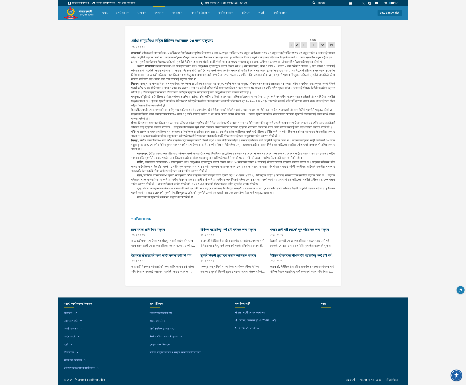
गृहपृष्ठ (105, 12)
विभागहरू (68, 312)
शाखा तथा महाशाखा (73, 360)
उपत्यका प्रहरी (71, 320)
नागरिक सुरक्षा (224, 12)
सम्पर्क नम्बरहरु (280, 12)
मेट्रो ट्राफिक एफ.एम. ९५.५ (162, 328)
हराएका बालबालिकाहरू (160, 344)
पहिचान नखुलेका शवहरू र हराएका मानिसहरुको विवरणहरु (175, 352)
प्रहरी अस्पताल (71, 328)
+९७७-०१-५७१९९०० (249, 328)
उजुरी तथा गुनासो (128, 2)
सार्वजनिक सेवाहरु (199, 12)
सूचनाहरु (176, 12)
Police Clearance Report (164, 336)
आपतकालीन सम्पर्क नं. (80, 2)
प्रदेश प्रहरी (69, 336)
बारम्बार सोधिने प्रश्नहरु (105, 2)
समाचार (158, 12)
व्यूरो (66, 344)
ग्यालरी (261, 12)
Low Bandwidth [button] (390, 13)
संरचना (140, 12)
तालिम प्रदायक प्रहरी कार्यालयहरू (79, 367)
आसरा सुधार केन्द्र (158, 320)
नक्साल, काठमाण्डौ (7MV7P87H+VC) (257, 320)
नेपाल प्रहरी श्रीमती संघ (161, 312)
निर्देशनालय (69, 352)
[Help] (461, 290)
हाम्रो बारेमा (121, 12)
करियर (245, 12)
